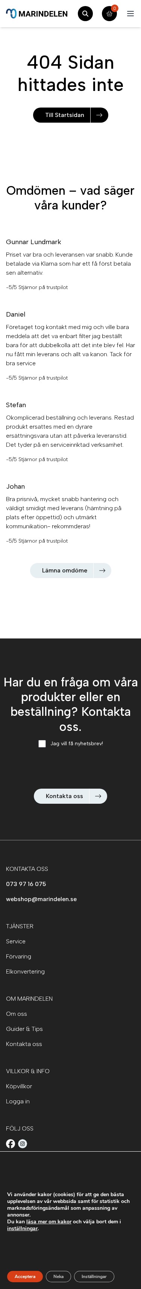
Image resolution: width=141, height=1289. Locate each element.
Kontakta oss (64, 796)
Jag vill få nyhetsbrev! (76, 743)
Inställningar (94, 1277)
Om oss (16, 1013)
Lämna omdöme (64, 570)
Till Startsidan (64, 114)
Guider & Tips (24, 1028)
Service (16, 941)
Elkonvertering (25, 971)
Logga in (18, 1101)
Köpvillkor (19, 1086)
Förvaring (18, 956)
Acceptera (25, 1277)
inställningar (22, 1228)
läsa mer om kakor (48, 1221)
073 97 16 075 (26, 884)
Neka (58, 1277)
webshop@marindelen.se (41, 899)
